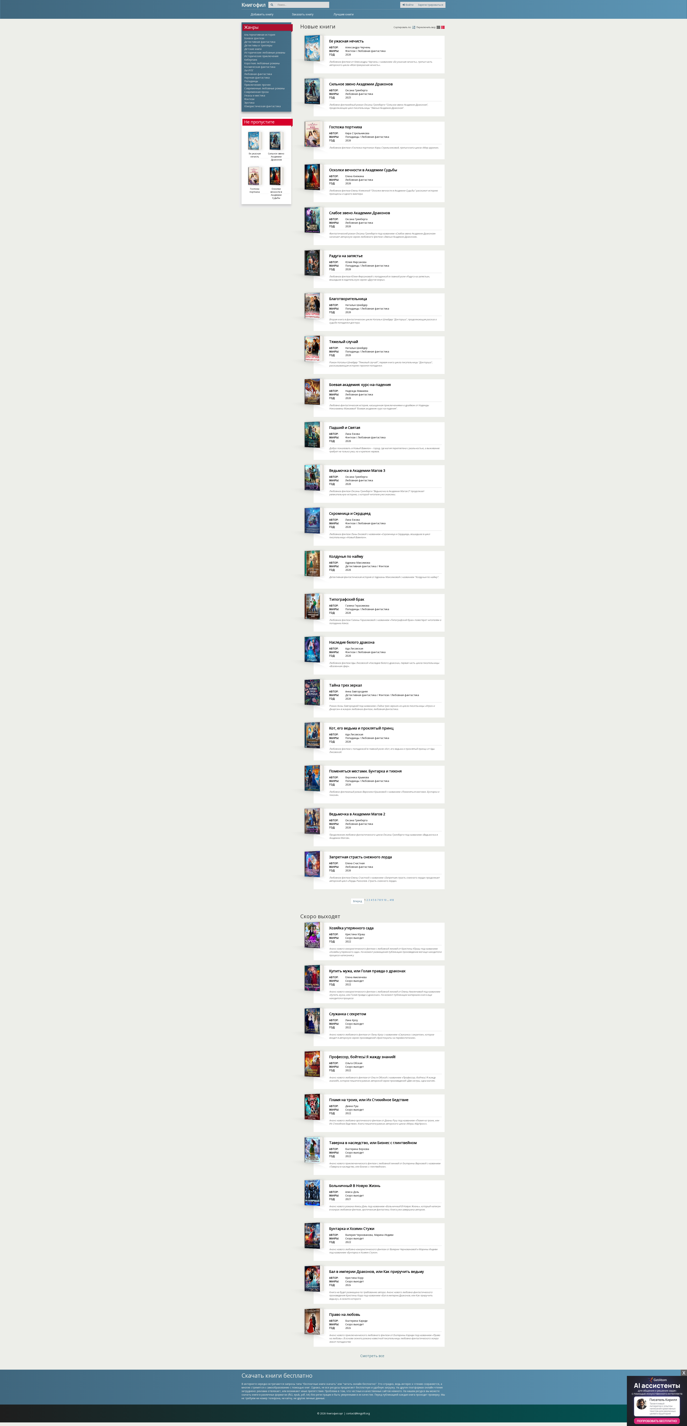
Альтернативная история (259, 34)
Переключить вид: (426, 27)
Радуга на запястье (346, 255)
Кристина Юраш (355, 934)
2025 (348, 97)
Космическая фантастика (259, 67)
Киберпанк (250, 59)
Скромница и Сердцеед (350, 513)
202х (348, 1285)
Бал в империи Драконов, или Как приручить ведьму (376, 1271)
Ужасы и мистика (254, 95)
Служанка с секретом (347, 1013)
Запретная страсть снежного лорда (360, 857)
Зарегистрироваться (430, 4)
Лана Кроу (351, 1020)
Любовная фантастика (258, 74)
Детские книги (253, 49)
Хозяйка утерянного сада (351, 928)
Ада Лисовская (354, 648)
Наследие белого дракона (351, 642)
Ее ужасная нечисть (346, 41)
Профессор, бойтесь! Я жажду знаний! (362, 1056)
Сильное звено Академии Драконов (361, 84)
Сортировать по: (402, 27)
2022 (348, 941)
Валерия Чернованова (359, 1235)
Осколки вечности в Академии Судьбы (363, 169)
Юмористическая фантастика (262, 106)
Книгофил (254, 4)
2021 (348, 1199)
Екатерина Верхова (357, 1149)
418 (391, 900)
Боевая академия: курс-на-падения (360, 384)
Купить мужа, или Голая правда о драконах (367, 970)
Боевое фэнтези (254, 38)
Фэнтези (249, 99)
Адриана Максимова (357, 562)
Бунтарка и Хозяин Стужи (351, 1228)
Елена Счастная (355, 863)
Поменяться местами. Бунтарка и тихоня (365, 771)
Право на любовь (344, 1314)
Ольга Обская (353, 1063)
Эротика (249, 102)
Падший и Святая (344, 427)
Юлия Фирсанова (355, 262)
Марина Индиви (383, 1235)
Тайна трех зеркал (345, 685)
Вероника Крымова (357, 777)
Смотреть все (372, 1355)
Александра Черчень (357, 47)
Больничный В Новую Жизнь (354, 1185)
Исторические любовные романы (264, 52)
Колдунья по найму (346, 556)
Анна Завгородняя (356, 691)
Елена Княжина (354, 176)
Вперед (357, 901)
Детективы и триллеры (258, 45)
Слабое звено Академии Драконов (359, 212)
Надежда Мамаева (356, 391)
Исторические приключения (261, 56)
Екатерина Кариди (356, 1320)
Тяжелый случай (343, 341)
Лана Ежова (352, 433)
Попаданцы (251, 81)
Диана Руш (351, 1106)
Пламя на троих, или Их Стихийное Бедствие (368, 1099)
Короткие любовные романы (262, 63)
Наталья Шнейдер (356, 305)
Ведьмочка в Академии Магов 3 (357, 470)
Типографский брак (346, 599)
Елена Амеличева (356, 977)
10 (385, 900)
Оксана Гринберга (356, 90)
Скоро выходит (354, 938)
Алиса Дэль (352, 1192)
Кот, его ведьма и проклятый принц (361, 728)
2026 (348, 54)
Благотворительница (348, 298)
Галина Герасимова (357, 605)
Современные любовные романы (264, 88)
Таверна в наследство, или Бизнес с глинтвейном (373, 1142)
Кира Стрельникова (357, 133)
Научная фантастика (257, 77)
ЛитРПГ (249, 70)
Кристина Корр (354, 1277)
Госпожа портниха (345, 127)
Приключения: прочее (257, 84)
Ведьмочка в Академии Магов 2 (357, 814)
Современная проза (256, 92)
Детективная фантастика (259, 41)
